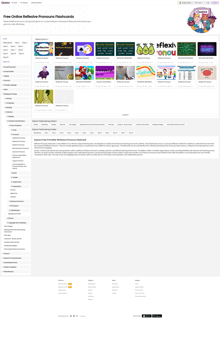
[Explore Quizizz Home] (5, 3)
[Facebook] (74, 316)
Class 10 (13, 53)
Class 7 (13, 50)
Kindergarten (7, 43)
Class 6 (5, 50)
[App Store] (147, 315)
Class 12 (5, 57)
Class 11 (21, 53)
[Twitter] (71, 316)
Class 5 (20, 46)
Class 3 (5, 46)
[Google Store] (157, 315)
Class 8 (20, 50)
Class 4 (13, 46)
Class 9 (5, 53)
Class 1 (17, 43)
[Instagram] (77, 316)
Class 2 (24, 43)
